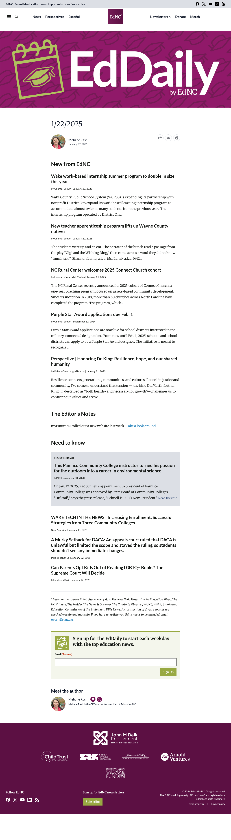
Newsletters (159, 17)
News (37, 17)
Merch (195, 17)
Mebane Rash (78, 140)
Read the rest (167, 498)
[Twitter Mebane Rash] (99, 699)
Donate (180, 17)
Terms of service (196, 803)
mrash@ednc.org (62, 619)
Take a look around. (141, 426)
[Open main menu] (9, 16)
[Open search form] (16, 16)
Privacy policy (218, 803)
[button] (168, 137)
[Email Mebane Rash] (92, 699)
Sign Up (168, 672)
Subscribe (93, 802)
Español (74, 17)
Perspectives (54, 17)
